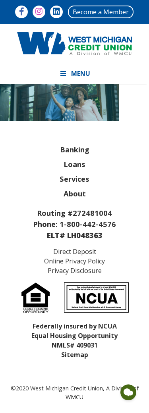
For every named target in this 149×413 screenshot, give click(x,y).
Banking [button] (74, 149)
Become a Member (101, 12)
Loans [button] (74, 164)
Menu (80, 73)
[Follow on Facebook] (21, 12)
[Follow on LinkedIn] (56, 12)
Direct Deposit (74, 251)
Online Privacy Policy (74, 261)
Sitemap (74, 354)
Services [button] (74, 179)
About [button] (75, 193)
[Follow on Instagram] (39, 12)
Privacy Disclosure (75, 270)
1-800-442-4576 (88, 224)
